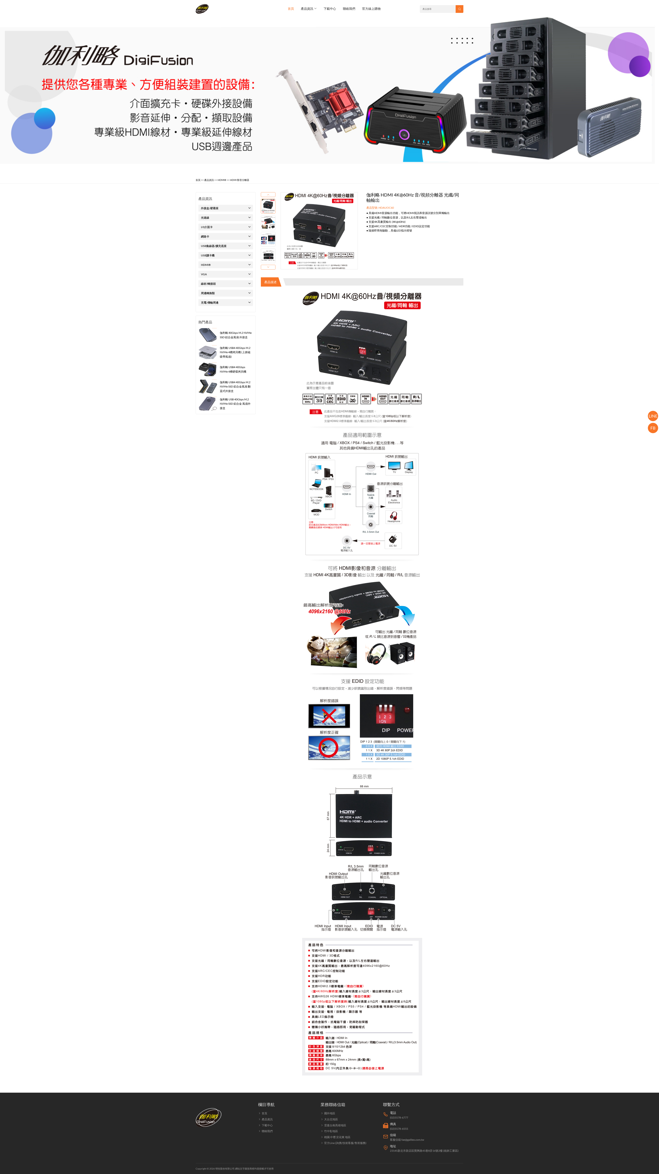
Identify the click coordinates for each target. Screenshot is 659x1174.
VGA (204, 274)
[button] (268, 194)
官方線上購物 (371, 8)
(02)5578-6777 (399, 1117)
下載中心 (330, 8)
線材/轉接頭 (208, 283)
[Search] (459, 9)
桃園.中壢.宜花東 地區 (337, 1137)
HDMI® (222, 179)
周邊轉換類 (208, 293)
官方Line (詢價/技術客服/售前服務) (345, 1142)
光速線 (205, 217)
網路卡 (205, 236)
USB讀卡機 (208, 255)
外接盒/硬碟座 (209, 208)
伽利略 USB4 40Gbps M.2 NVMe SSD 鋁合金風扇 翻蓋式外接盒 (235, 386)
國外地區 (329, 1113)
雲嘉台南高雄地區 (335, 1125)
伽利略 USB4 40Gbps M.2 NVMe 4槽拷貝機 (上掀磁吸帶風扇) (235, 352)
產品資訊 (307, 8)
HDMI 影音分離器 (239, 179)
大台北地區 (331, 1119)
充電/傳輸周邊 (209, 302)
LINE (653, 415)
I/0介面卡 (207, 227)
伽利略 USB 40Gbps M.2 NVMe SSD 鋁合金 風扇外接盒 (235, 404)
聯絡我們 (349, 8)
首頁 (291, 8)
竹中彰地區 (331, 1131)
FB (653, 427)
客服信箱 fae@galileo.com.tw (407, 1139)
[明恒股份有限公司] (203, 8)
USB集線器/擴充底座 (214, 245)
